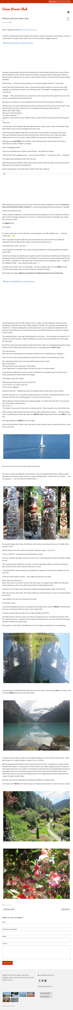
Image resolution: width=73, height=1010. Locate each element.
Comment (4, 943)
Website (4, 936)
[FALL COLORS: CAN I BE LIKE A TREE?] (6, 999)
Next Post (65, 909)
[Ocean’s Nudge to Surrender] (14, 999)
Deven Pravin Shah (14, 9)
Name (4, 922)
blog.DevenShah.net (45, 986)
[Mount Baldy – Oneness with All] (14, 994)
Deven (6, 22)
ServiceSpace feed (29, 30)
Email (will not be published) (9, 929)
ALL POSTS (45, 996)
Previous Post (9, 909)
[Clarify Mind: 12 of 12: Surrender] (31, 994)
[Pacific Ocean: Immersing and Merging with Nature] (22, 994)
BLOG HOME (45, 993)
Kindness (6, 905)
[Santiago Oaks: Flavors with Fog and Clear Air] (6, 994)
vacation (10, 905)
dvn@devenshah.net (47, 975)
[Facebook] (39, 980)
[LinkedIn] (45, 980)
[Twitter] (42, 980)
